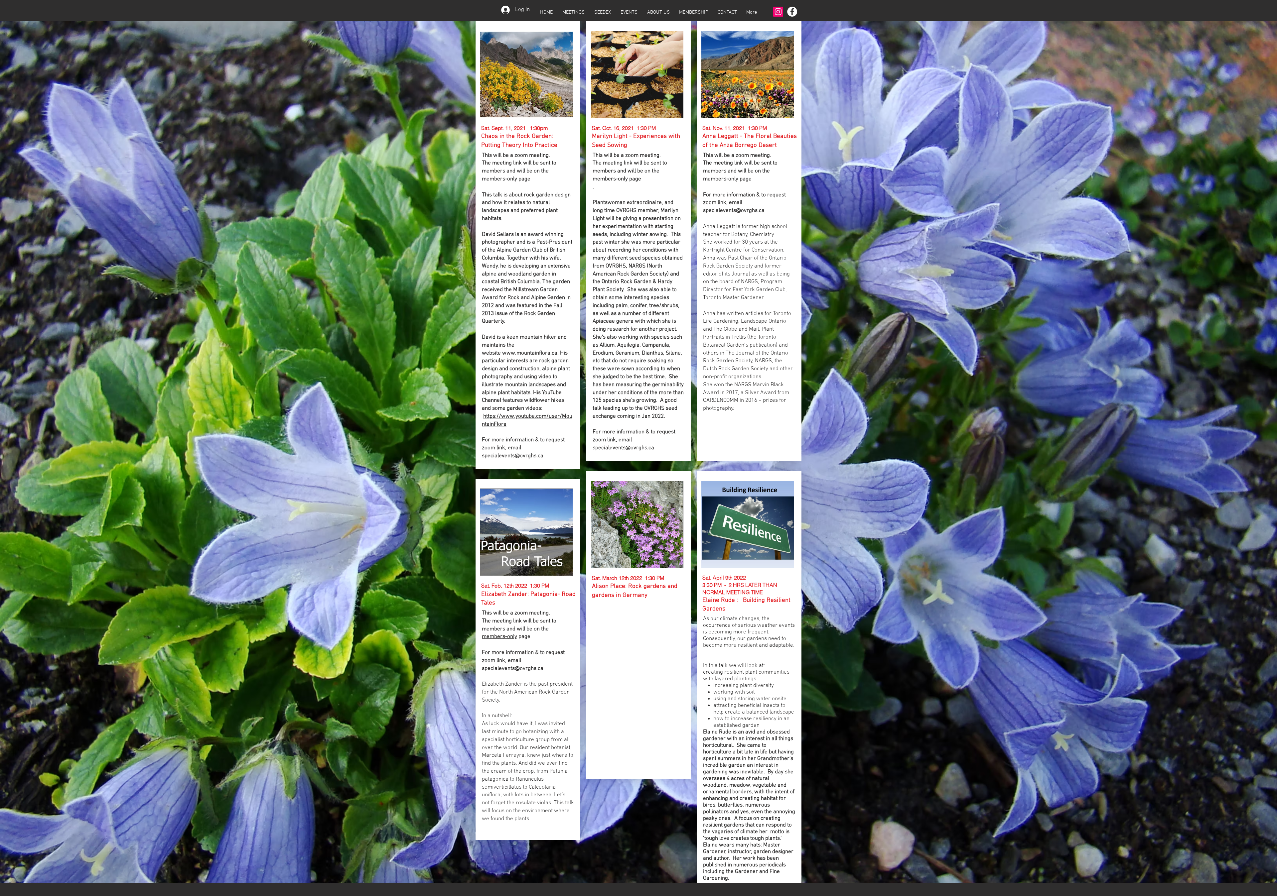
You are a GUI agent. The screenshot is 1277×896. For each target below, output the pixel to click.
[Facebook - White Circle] (792, 12)
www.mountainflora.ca (529, 353)
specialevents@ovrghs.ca (512, 456)
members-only (499, 179)
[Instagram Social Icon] (778, 12)
